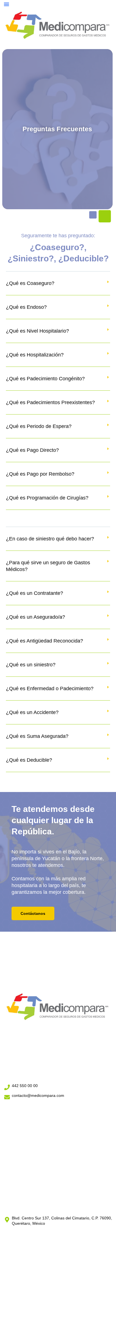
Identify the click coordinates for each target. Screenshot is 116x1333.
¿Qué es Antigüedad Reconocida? (44, 641)
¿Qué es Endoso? (26, 307)
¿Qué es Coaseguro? (30, 283)
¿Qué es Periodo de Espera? (39, 426)
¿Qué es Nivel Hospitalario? (37, 331)
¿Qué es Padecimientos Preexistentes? (50, 402)
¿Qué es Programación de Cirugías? (47, 498)
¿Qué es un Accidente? (32, 712)
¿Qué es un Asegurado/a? (35, 617)
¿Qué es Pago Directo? (32, 450)
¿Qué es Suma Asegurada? (37, 736)
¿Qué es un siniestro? (30, 664)
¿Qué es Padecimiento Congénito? (45, 378)
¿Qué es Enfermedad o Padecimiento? (49, 688)
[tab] (58, 287)
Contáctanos (33, 913)
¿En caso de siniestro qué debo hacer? (50, 539)
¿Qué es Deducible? (29, 760)
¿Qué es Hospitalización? (35, 355)
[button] (6, 4)
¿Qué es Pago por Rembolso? (40, 474)
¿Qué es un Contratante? (34, 593)
